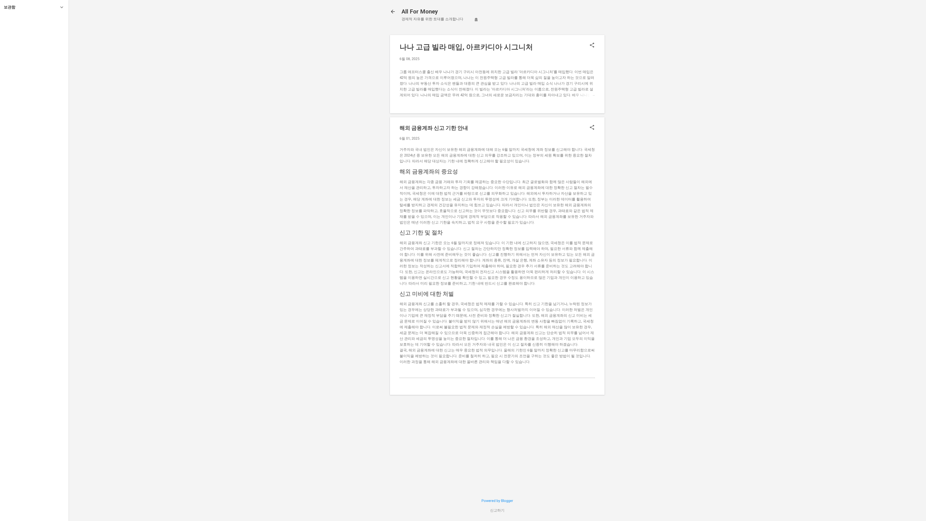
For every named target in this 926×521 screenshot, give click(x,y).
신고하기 (497, 510)
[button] (592, 45)
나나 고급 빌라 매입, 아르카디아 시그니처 (466, 47)
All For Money (420, 11)
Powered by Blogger (497, 501)
